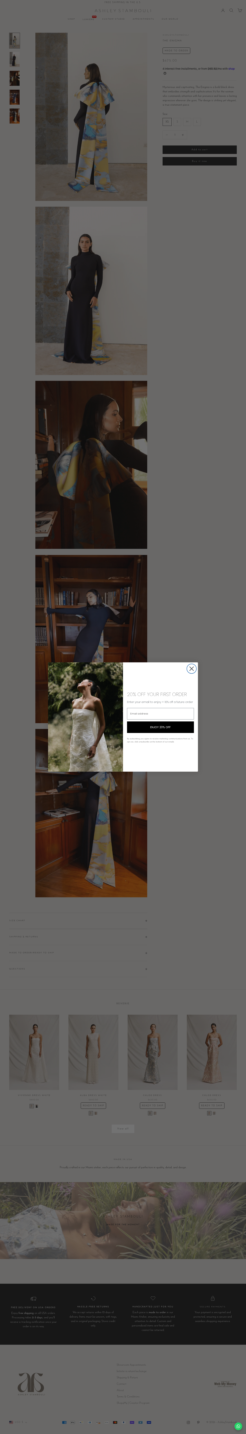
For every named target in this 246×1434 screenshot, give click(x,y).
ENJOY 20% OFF (160, 727)
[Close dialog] (191, 669)
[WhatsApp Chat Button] (238, 1426)
